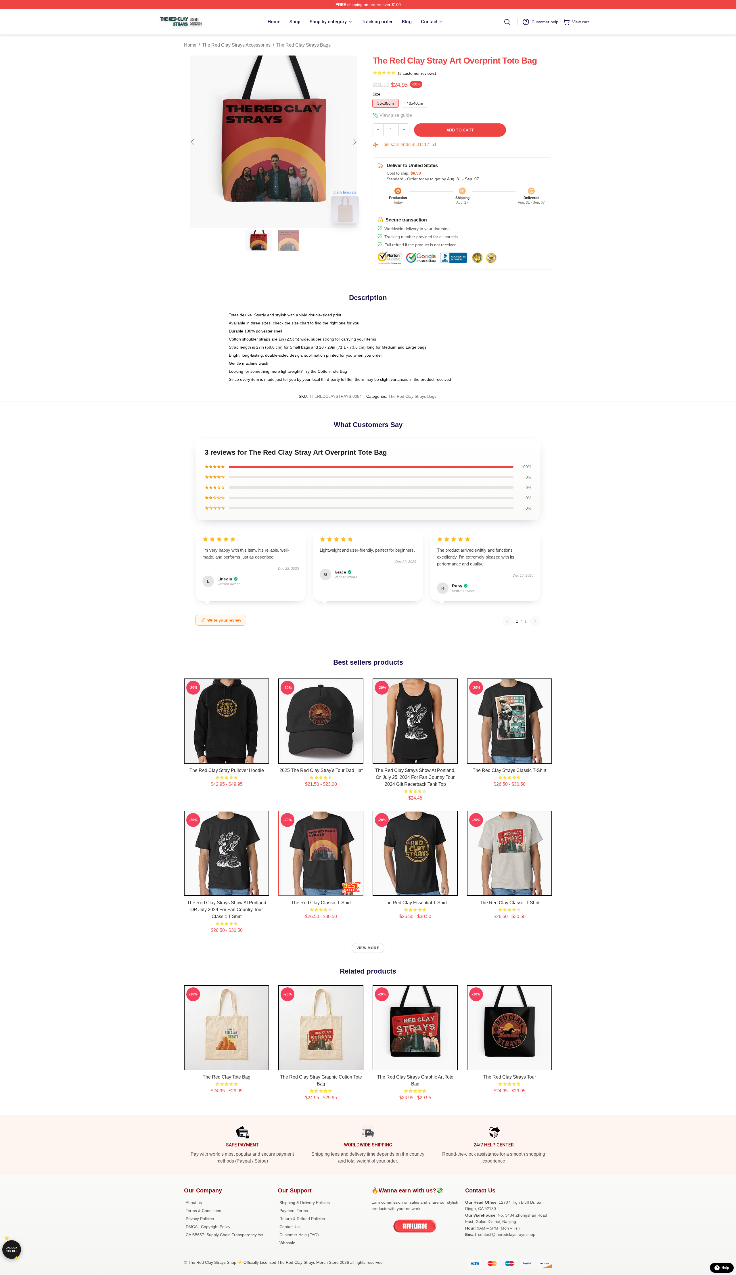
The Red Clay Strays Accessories (236, 45)
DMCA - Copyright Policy (208, 1226)
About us (194, 1202)
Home (190, 45)
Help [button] (725, 1268)
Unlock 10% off (12, 1250)
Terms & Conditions (203, 1210)
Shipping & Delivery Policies (304, 1202)
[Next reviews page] (535, 621)
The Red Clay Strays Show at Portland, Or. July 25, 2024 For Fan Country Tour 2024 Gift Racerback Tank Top (415, 777)
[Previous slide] (193, 142)
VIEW (227, 758)
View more (367, 948)
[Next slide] (354, 142)
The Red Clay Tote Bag (226, 1077)
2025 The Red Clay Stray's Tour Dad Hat (321, 770)
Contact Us (289, 1226)
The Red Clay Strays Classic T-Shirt (509, 770)
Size (376, 94)
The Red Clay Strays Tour (509, 1077)
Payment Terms (293, 1210)
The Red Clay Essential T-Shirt (415, 902)
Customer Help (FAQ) (299, 1234)
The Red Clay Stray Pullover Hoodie (226, 770)
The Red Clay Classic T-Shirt (321, 902)
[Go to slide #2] (288, 240)
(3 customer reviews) (417, 73)
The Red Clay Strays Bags (303, 45)
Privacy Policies (200, 1218)
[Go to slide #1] (259, 240)
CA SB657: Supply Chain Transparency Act (224, 1234)
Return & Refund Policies (302, 1218)
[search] (507, 22)
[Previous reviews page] (507, 621)
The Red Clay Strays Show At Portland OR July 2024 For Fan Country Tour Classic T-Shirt (226, 909)
